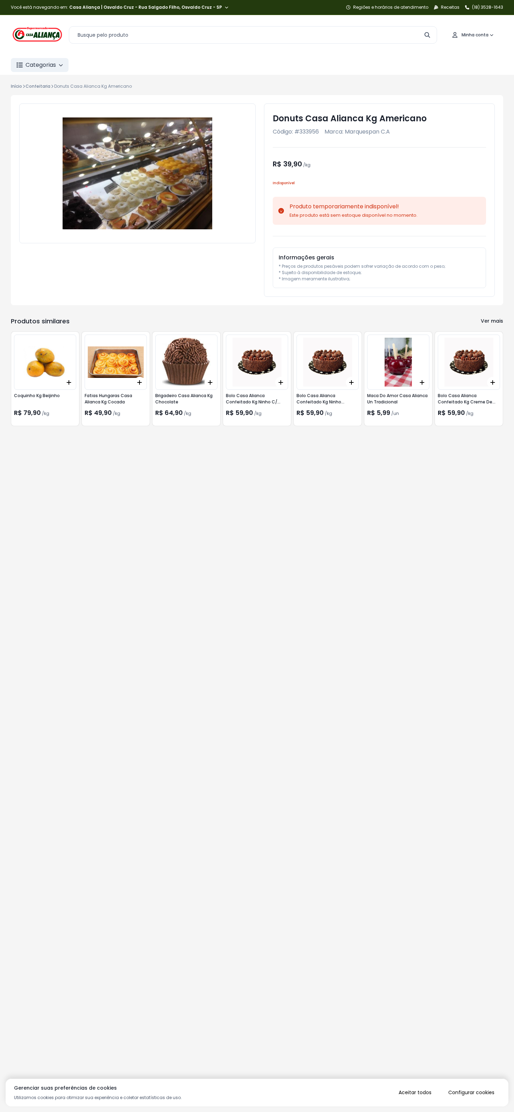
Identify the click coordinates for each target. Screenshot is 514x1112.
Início (16, 86)
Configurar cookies (471, 1092)
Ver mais (492, 320)
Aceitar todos (415, 1092)
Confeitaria (38, 86)
